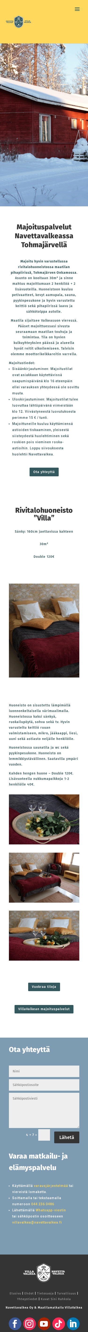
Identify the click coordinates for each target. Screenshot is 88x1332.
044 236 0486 (42, 1204)
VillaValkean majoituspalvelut (44, 1009)
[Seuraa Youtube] (44, 1323)
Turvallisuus (66, 1293)
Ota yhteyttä (44, 472)
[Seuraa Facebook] (15, 1323)
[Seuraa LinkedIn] (73, 1323)
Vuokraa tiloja (44, 987)
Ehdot (29, 1293)
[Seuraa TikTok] (58, 1323)
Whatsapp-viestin (51, 1210)
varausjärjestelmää (51, 1186)
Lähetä (66, 1137)
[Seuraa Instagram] (29, 1323)
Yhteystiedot (27, 1299)
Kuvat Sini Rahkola (56, 1299)
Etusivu (15, 1293)
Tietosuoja (45, 1293)
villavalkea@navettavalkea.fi (37, 1222)
